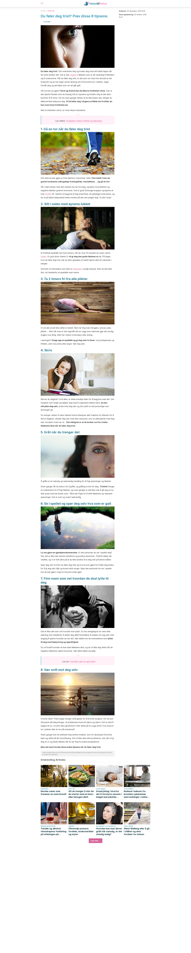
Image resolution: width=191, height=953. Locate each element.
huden (43, 256)
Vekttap (71, 789)
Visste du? (51, 11)
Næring (71, 826)
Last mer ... (95, 841)
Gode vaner (100, 789)
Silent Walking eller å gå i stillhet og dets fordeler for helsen (136, 831)
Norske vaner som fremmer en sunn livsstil (53, 792)
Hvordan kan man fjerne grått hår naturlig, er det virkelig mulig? (109, 831)
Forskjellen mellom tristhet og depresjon (84, 121)
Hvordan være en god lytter (82, 661)
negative (74, 75)
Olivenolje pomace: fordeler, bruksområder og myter (81, 831)
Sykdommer (128, 789)
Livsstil (43, 11)
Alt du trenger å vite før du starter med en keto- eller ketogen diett (81, 794)
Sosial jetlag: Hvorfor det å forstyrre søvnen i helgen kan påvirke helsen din (109, 794)
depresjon (77, 269)
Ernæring (45, 789)
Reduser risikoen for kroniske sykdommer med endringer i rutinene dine (137, 794)
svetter (48, 194)
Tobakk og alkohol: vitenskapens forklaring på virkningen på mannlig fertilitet (53, 831)
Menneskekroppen (48, 826)
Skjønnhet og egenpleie (106, 826)
